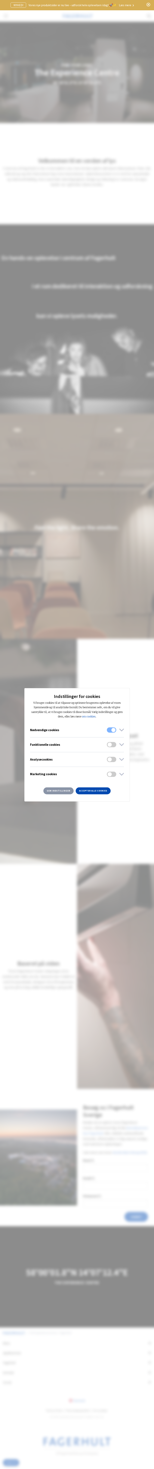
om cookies (89, 716)
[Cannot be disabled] (111, 730)
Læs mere (125, 5)
